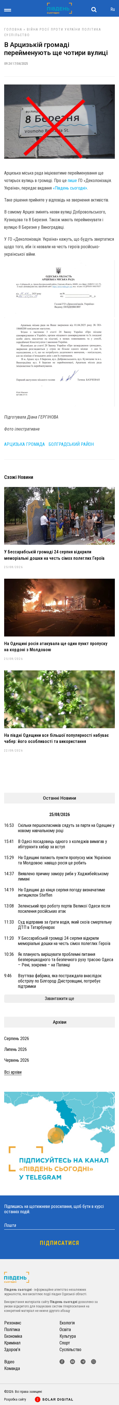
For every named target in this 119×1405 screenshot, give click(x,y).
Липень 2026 (15, 1049)
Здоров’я (12, 1349)
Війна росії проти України (54, 29)
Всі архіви (13, 1072)
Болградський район (71, 444)
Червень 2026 (16, 1060)
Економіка (13, 1336)
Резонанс (12, 1323)
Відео (9, 1361)
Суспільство (17, 35)
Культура (68, 1336)
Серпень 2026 (16, 1038)
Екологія (67, 1323)
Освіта (65, 1329)
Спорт (65, 1343)
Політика (91, 29)
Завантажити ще (59, 998)
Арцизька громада (24, 444)
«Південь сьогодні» (70, 188)
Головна (13, 29)
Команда (12, 1368)
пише (72, 180)
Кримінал (12, 1343)
